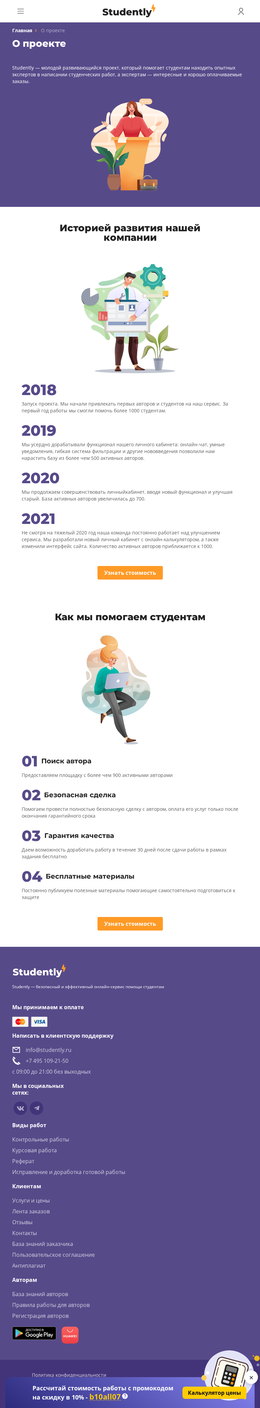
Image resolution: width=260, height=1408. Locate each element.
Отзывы (22, 1222)
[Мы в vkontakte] (20, 1108)
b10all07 (105, 1397)
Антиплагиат (28, 1265)
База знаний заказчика (42, 1244)
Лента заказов (31, 1211)
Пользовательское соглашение (53, 1254)
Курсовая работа (34, 1150)
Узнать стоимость (130, 572)
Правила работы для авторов (51, 1305)
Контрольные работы (40, 1139)
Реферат (23, 1161)
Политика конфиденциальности (69, 1375)
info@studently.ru (48, 1050)
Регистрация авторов (40, 1315)
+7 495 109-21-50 (47, 1060)
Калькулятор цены (214, 1392)
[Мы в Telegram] (36, 1108)
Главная (22, 30)
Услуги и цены (31, 1200)
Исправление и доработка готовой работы (68, 1172)
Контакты (24, 1233)
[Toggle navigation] (20, 11)
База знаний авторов (40, 1294)
